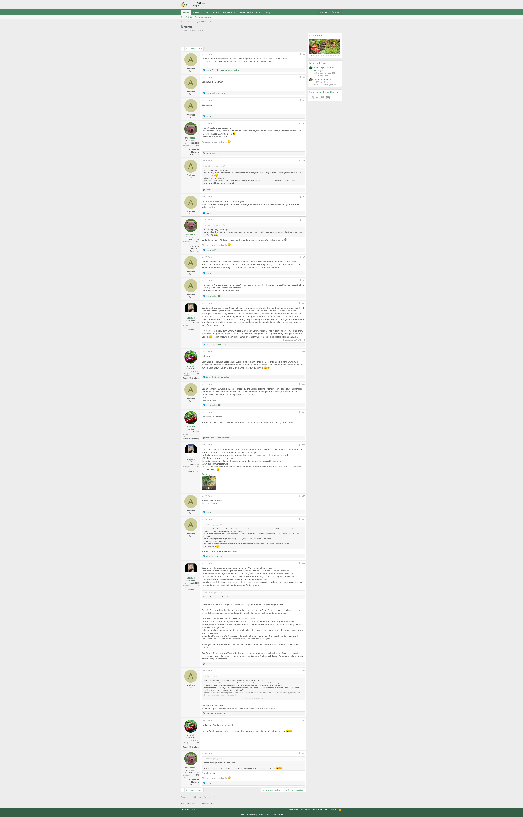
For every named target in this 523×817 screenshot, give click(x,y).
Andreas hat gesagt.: (211, 592)
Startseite (333, 809)
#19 (303, 720)
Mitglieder (227, 12)
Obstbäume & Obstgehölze (324, 84)
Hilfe (326, 809)
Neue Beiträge (187, 17)
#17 (303, 563)
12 (338, 55)
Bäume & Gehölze (320, 75)
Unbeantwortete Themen (250, 12)
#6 (304, 197)
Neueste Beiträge (318, 63)
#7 (304, 220)
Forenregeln (305, 809)
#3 (304, 100)
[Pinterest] (323, 98)
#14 (303, 445)
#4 (304, 123)
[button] (202, 12)
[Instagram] (312, 98)
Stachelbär (190, 137)
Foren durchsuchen (203, 17)
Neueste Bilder (317, 35)
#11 (303, 351)
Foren (186, 12)
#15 (303, 496)
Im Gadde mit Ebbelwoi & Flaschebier (193, 152)
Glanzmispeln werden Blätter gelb (323, 69)
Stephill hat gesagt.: (211, 524)
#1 (304, 54)
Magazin (270, 12)
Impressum (293, 809)
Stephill (191, 317)
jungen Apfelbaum (322, 79)
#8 (304, 257)
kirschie (191, 366)
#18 (303, 670)
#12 (303, 384)
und (215, 93)
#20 (303, 753)
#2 (304, 77)
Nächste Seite (195, 48)
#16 (303, 519)
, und (217, 377)
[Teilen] (300, 54)
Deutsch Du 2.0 (189, 809)
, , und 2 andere (222, 70)
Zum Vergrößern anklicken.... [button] (253, 698)
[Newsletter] (328, 98)
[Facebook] (317, 98)
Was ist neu (211, 12)
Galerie (196, 12)
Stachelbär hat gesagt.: (212, 166)
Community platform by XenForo (261, 815)
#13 (303, 412)
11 (335, 55)
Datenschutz (317, 809)
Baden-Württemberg (191, 378)
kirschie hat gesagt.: (211, 758)
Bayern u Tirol (193, 330)
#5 (304, 160)
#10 (303, 303)
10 (333, 55)
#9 (304, 280)
